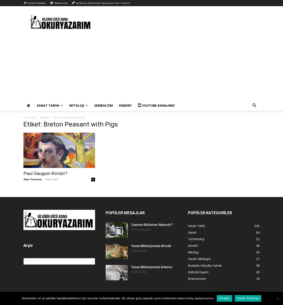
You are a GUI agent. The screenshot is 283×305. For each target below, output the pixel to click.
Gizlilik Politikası (248, 298)
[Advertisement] (141, 67)
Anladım (224, 298)
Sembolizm (103, 105)
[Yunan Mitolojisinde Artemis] (117, 272)
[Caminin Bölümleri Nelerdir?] (117, 230)
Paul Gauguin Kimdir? (45, 173)
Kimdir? (125, 105)
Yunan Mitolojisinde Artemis (151, 267)
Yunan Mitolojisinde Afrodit (151, 246)
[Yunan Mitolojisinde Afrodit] (117, 251)
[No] (277, 298)
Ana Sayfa (29, 117)
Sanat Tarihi (48, 105)
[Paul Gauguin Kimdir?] (59, 150)
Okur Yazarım (32, 179)
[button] (254, 106)
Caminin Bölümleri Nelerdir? (152, 225)
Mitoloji (76, 105)
